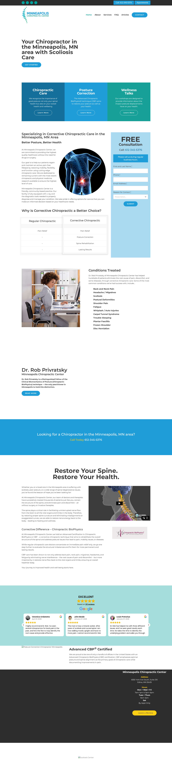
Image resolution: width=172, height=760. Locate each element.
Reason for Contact (122, 192)
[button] (148, 625)
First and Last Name (122, 166)
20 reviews (90, 604)
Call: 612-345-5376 (124, 3)
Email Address (120, 183)
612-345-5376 (133, 149)
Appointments (142, 3)
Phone (116, 175)
